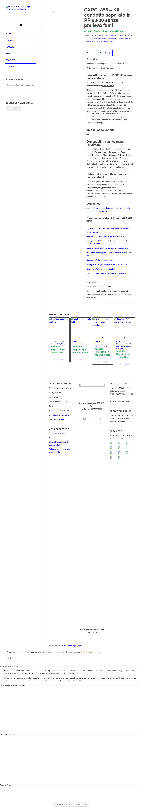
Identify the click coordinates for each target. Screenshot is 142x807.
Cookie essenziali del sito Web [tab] (12, 685)
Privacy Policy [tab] (6, 785)
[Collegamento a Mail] (133, 645)
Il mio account (54, 437)
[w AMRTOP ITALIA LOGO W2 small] (21, 11)
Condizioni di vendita (57, 433)
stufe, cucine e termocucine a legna (100, 208)
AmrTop (64, 645)
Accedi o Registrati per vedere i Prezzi (104, 31)
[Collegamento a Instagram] (129, 645)
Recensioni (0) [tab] (105, 53)
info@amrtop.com (61, 414)
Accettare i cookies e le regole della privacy (71, 804)
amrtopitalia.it (58, 419)
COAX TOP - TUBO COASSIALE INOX (117, 35)
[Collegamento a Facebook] (125, 645)
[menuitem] (20, 33)
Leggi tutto (60, 359)
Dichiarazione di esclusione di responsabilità (61, 450)
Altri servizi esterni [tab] (7, 734)
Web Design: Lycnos (75, 645)
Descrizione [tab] (91, 53)
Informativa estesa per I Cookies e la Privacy (58, 443)
